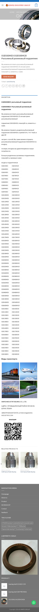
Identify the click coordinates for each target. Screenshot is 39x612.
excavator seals (28, 523)
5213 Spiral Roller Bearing (27, 472)
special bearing (22, 12)
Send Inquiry (8, 77)
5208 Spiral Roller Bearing (8, 472)
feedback (4, 512)
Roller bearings (12, 526)
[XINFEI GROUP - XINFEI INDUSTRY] (19, 5)
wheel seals (28, 529)
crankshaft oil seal (18, 523)
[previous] (1, 468)
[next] (38, 468)
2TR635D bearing (6, 523)
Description (5, 97)
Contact (4, 509)
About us (4, 497)
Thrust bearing (19, 529)
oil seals (4, 526)
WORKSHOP (5, 505)
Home (12, 12)
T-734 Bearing (21, 526)
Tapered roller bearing (8, 529)
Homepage (5, 494)
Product (4, 501)
